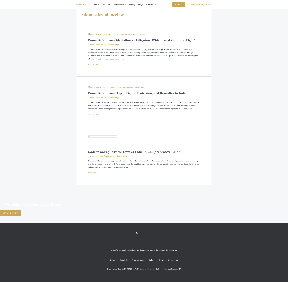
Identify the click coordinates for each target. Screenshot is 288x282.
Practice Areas (120, 4)
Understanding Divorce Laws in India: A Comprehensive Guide (134, 152)
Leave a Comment (96, 44)
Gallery (132, 4)
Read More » (93, 64)
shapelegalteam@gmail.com (199, 4)
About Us (106, 4)
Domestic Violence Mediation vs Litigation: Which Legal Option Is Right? (141, 41)
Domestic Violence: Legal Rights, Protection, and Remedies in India (137, 93)
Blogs (140, 4)
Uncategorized (111, 156)
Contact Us (151, 4)
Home (96, 4)
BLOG (107, 44)
